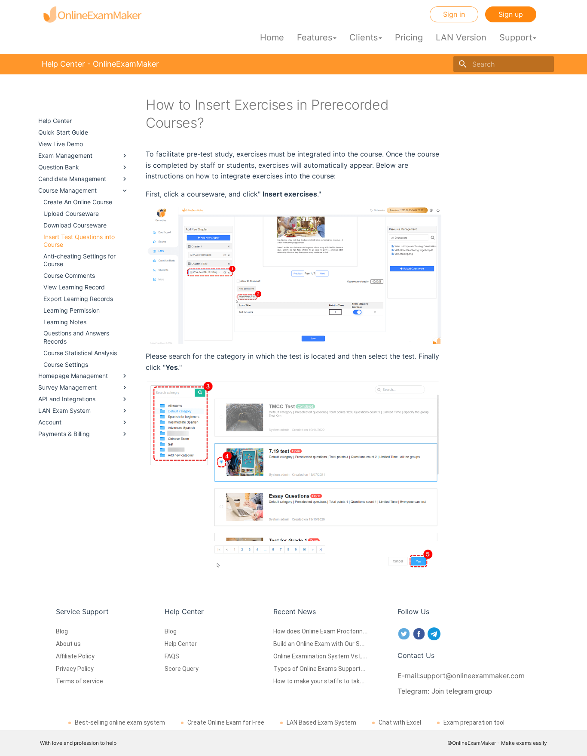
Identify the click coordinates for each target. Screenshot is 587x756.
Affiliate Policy (75, 656)
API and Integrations (66, 399)
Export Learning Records (78, 298)
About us (68, 643)
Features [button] (314, 37)
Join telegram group (461, 691)
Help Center (55, 120)
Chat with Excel (400, 722)
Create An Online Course (77, 202)
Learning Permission (71, 310)
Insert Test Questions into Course (79, 240)
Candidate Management (72, 178)
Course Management (67, 190)
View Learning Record (74, 287)
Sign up (510, 14)
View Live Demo (60, 144)
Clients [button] (363, 37)
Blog (62, 631)
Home (272, 37)
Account (49, 422)
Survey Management (67, 387)
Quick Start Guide (63, 132)
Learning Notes (64, 322)
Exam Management (65, 155)
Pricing (409, 37)
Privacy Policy (75, 668)
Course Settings (65, 364)
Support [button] (515, 37)
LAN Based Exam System (321, 722)
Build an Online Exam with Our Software (327, 643)
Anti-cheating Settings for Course (79, 259)
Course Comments (69, 275)
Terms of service (79, 681)
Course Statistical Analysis (80, 352)
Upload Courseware (71, 213)
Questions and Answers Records (76, 336)
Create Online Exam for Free (225, 722)
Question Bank (58, 167)
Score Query (182, 668)
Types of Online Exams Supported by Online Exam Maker (351, 668)
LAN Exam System (64, 410)
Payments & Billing (64, 433)
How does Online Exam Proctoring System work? (340, 631)
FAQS (172, 656)
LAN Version (461, 37)
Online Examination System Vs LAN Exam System (341, 656)
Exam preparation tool (473, 722)
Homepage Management (73, 375)
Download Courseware (75, 225)
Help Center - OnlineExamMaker (65, 105)
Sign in (454, 14)
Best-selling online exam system (120, 722)
